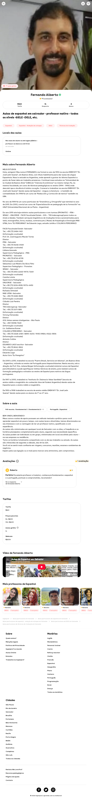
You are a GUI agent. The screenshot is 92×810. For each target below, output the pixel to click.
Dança (50, 688)
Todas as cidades (13, 758)
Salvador (9, 712)
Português (51, 678)
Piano (49, 670)
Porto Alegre (11, 737)
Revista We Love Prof (14, 769)
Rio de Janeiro (11, 708)
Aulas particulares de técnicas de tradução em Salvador (22, 624)
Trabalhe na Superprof (15, 660)
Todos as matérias (54, 692)
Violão (50, 656)
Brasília (9, 715)
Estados (9, 656)
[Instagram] (53, 790)
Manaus (9, 726)
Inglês (49, 638)
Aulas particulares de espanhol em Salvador (53, 618)
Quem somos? (11, 638)
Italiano (50, 674)
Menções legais (12, 642)
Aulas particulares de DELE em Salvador (64, 621)
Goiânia (9, 744)
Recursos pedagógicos (15, 773)
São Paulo (10, 705)
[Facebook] (39, 790)
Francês (50, 660)
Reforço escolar (53, 652)
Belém (8, 741)
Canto (50, 649)
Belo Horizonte (11, 723)
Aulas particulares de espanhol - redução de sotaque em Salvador (25, 621)
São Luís (9, 755)
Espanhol (51, 663)
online (8, 151)
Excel (49, 685)
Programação (53, 681)
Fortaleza (10, 719)
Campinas (10, 751)
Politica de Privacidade (15, 645)
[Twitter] (46, 790)
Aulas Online (11, 652)
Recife (8, 733)
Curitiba (9, 730)
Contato (9, 780)
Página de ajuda (12, 777)
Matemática (52, 642)
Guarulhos (10, 748)
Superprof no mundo (14, 649)
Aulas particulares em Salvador (23, 618)
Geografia (51, 667)
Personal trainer (53, 645)
